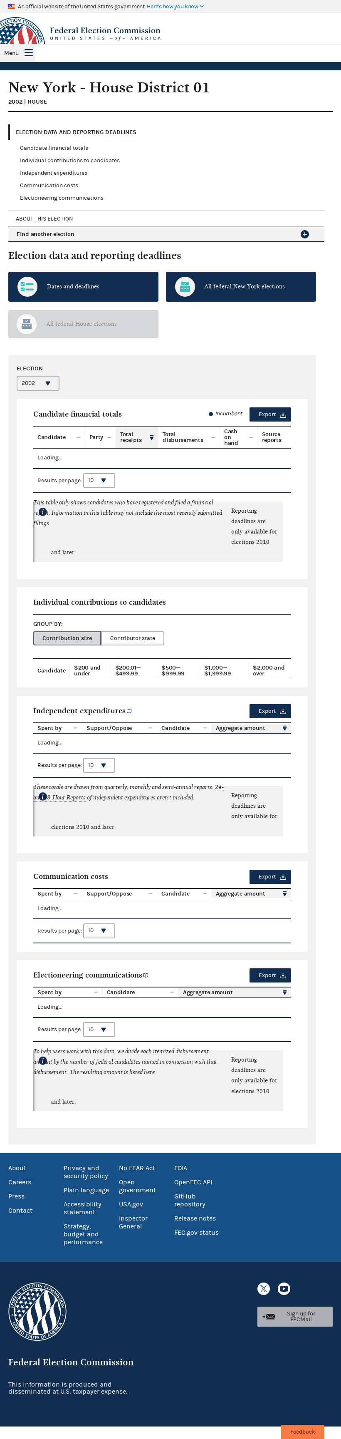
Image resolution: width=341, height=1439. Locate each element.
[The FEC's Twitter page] (263, 1289)
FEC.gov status (196, 1232)
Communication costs (49, 185)
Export (267, 414)
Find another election (45, 234)
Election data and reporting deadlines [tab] (76, 132)
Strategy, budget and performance (83, 1234)
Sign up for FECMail (301, 1316)
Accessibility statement (82, 1208)
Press (16, 1196)
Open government (137, 1186)
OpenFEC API (193, 1182)
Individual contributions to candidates (70, 160)
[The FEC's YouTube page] (284, 1289)
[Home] (170, 34)
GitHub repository (189, 1200)
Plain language (86, 1190)
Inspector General (133, 1222)
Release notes (195, 1218)
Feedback (302, 1432)
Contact (20, 1210)
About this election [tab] (44, 219)
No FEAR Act (137, 1168)
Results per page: (60, 480)
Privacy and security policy (86, 1172)
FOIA (180, 1168)
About (17, 1168)
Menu (11, 53)
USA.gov (131, 1204)
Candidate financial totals (54, 148)
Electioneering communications (62, 198)
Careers (19, 1182)
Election (30, 368)
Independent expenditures (53, 173)
